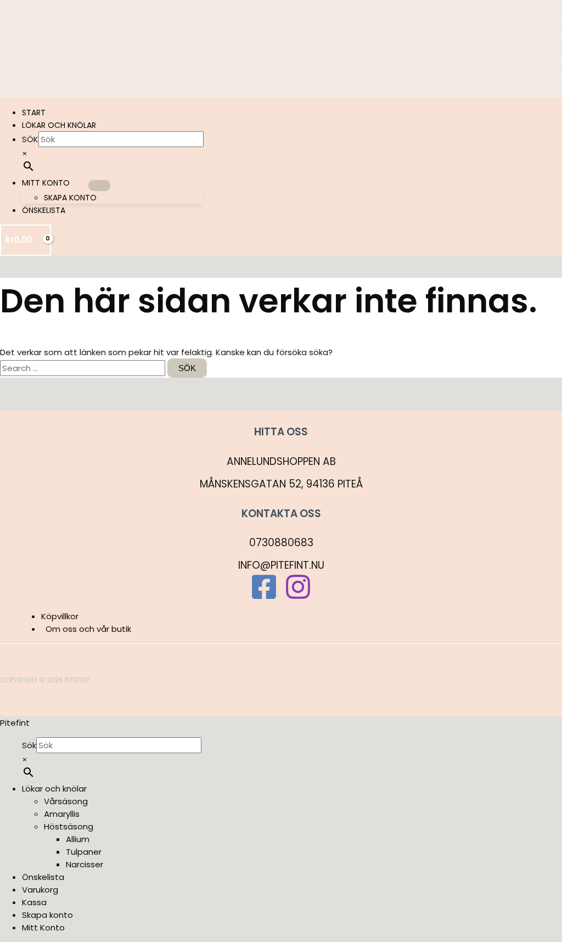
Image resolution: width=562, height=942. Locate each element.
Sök (30, 139)
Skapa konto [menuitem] (47, 915)
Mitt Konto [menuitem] (43, 927)
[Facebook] (264, 597)
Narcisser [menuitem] (84, 864)
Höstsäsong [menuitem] (68, 826)
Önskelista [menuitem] (43, 877)
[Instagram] (298, 597)
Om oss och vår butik (88, 629)
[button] (74, 182)
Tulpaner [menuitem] (84, 851)
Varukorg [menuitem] (40, 889)
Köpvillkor (59, 616)
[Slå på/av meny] (99, 185)
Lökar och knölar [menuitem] (54, 788)
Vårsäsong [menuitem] (66, 801)
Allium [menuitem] (77, 839)
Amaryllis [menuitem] (62, 814)
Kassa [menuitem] (34, 902)
